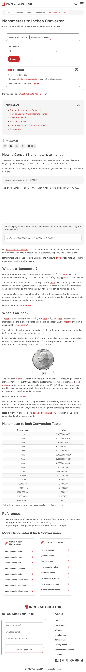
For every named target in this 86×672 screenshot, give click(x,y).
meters (67, 322)
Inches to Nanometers (18, 37)
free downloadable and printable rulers (41, 413)
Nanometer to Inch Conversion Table (27, 125)
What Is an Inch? (18, 121)
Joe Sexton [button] (13, 140)
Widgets (58, 630)
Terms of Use (60, 640)
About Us (59, 620)
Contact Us (60, 625)
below (36, 84)
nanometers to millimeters (16, 585)
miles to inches (47, 550)
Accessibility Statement (65, 649)
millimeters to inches (50, 584)
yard (60, 318)
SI (69, 282)
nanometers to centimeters (16, 580)
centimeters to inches (50, 578)
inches (23, 396)
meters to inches (48, 572)
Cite (33, 146)
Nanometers (40, 12)
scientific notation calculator (26, 79)
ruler (18, 379)
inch (7, 318)
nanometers (25, 305)
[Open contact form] (77, 69)
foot (45, 318)
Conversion (18, 12)
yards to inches (47, 555)
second (66, 277)
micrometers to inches (50, 590)
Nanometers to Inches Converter (26, 110)
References (15, 129)
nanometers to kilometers (16, 568)
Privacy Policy (61, 644)
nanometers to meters (14, 574)
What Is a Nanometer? (20, 118)
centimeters (21, 325)
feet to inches (47, 561)
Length (29, 12)
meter (64, 274)
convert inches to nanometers (31, 94)
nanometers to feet (13, 563)
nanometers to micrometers (16, 591)
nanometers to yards (13, 557)
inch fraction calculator (17, 249)
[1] (28, 324)
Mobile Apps (60, 635)
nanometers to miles (13, 551)
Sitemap (58, 654)
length (58, 258)
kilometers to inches (49, 567)
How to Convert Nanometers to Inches (28, 114)
